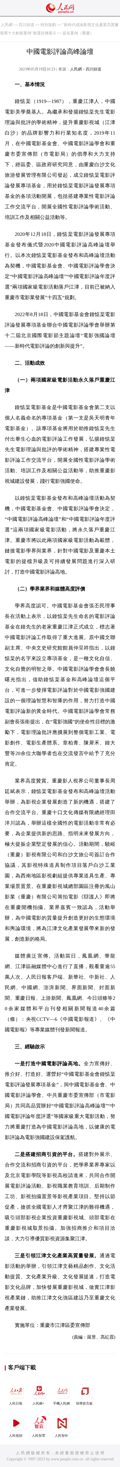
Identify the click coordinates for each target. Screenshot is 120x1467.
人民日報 (15, 1403)
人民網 (7, 25)
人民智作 (61, 1436)
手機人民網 (61, 1403)
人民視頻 (15, 1436)
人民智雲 (38, 1436)
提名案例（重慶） (78, 33)
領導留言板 (84, 1403)
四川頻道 (26, 25)
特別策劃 (48, 25)
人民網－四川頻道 (85, 69)
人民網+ (38, 1403)
